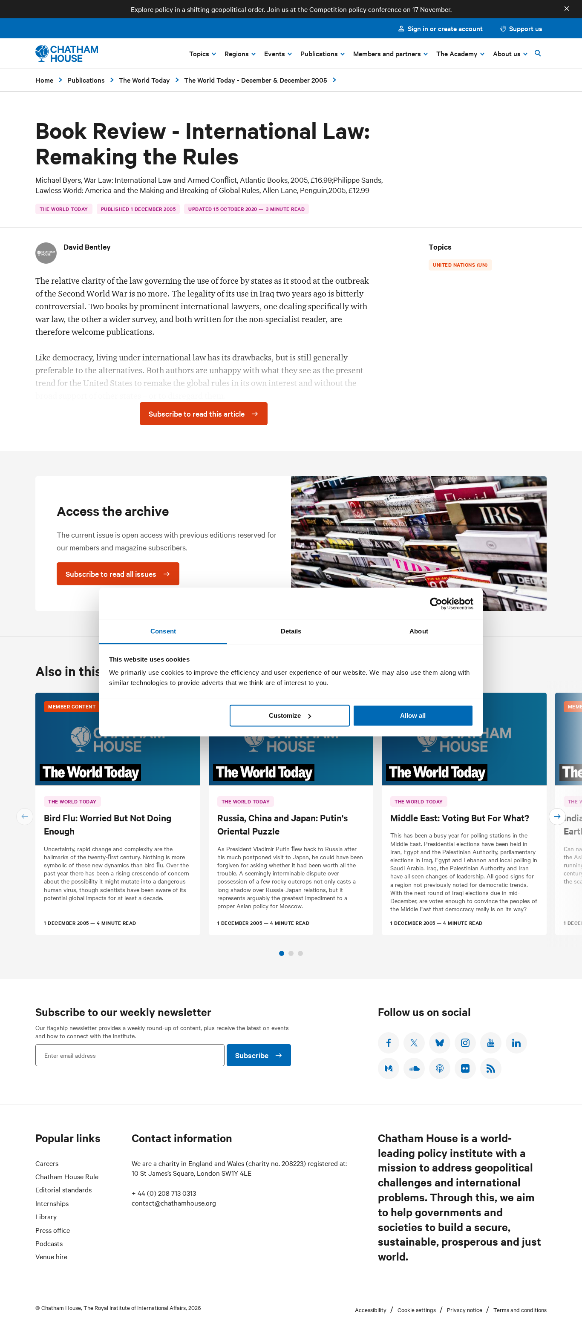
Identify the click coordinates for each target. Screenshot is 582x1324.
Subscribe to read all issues (111, 574)
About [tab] (418, 631)
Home (44, 79)
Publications (86, 79)
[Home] (66, 53)
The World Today (144, 79)
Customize (285, 715)
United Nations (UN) (460, 264)
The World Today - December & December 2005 (255, 79)
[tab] (281, 953)
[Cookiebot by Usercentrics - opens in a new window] (436, 603)
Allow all (413, 715)
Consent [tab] (163, 631)
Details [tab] (291, 631)
